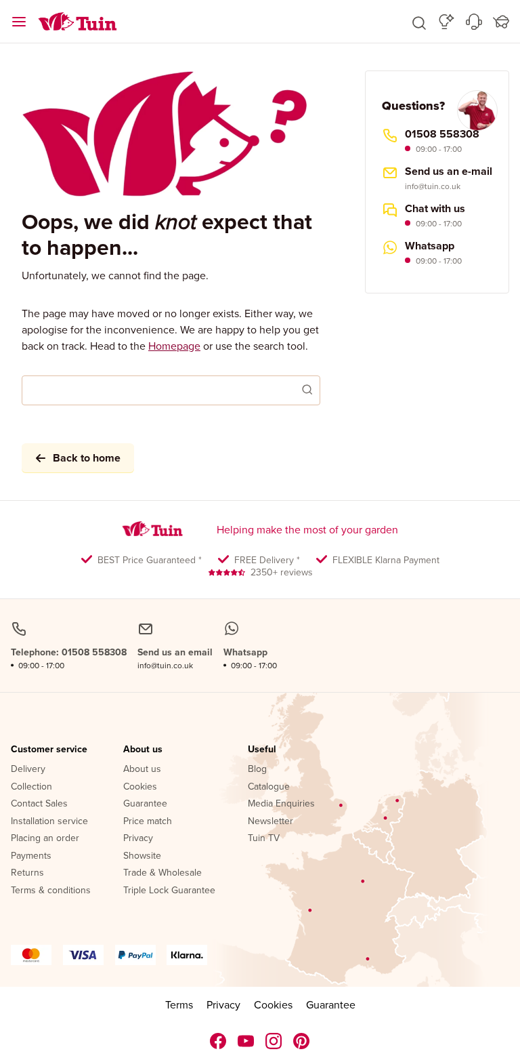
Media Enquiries (281, 804)
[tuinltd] (218, 1041)
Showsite (142, 856)
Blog (257, 769)
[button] (419, 21)
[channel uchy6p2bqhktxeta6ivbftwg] (246, 1041)
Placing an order (45, 838)
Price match (147, 821)
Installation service (49, 821)
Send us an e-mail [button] (448, 171)
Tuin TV (264, 838)
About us (142, 749)
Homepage (174, 345)
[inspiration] (446, 22)
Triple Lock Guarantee (169, 890)
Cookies (140, 787)
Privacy (138, 838)
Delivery (28, 769)
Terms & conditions (51, 890)
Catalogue (269, 787)
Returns (27, 873)
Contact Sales (39, 804)
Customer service (49, 749)
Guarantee (145, 804)
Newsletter (270, 821)
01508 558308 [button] (442, 134)
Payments (31, 856)
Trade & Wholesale (162, 873)
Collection (31, 787)
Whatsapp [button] (429, 246)
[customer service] (474, 22)
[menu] (19, 22)
